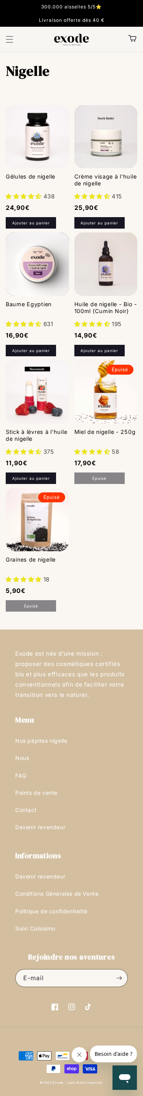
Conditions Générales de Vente (56, 893)
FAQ (21, 775)
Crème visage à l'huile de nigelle (105, 180)
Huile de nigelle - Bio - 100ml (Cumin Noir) (105, 307)
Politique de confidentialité (51, 911)
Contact (26, 810)
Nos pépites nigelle (41, 740)
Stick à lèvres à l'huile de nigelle (36, 435)
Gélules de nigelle (30, 176)
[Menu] (9, 39)
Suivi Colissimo (35, 928)
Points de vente (36, 792)
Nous (22, 758)
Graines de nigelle (31, 559)
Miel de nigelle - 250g (105, 432)
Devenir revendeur (40, 827)
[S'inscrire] (119, 978)
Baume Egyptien (28, 304)
